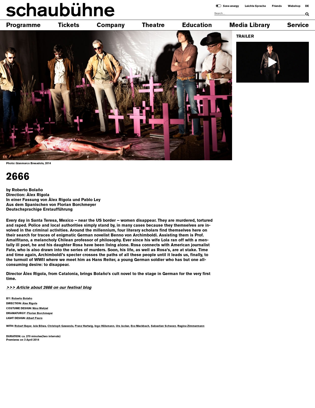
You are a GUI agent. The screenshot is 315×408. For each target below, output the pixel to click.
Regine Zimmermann (191, 326)
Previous (16, 95)
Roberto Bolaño (22, 298)
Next (215, 95)
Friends (277, 6)
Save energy (231, 6)
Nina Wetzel (40, 308)
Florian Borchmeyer (40, 313)
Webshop (294, 6)
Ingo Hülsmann (104, 326)
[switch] (218, 5)
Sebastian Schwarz (163, 326)
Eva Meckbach (140, 326)
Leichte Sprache (255, 6)
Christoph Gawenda (60, 326)
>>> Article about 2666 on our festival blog (48, 287)
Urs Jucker (122, 326)
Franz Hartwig (84, 326)
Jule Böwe (39, 326)
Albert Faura (34, 318)
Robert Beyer (23, 326)
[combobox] (259, 13)
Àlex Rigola (29, 303)
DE (307, 6)
